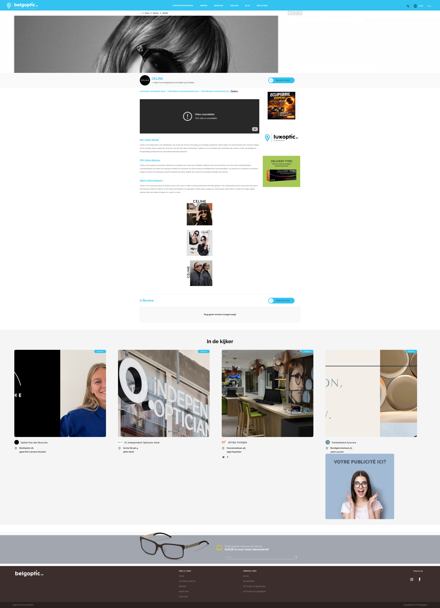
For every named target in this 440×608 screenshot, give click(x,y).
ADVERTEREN (248, 581)
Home (147, 13)
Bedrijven (218, 6)
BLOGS (246, 576)
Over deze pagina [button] (295, 13)
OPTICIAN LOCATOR (187, 581)
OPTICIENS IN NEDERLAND (254, 586)
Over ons (234, 6)
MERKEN (182, 586)
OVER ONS (183, 597)
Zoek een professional (182, 6)
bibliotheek (262, 6)
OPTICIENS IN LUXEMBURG (254, 591)
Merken (203, 6)
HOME (181, 576)
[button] (408, 6)
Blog (247, 6)
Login (420, 6)
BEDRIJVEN (183, 591)
